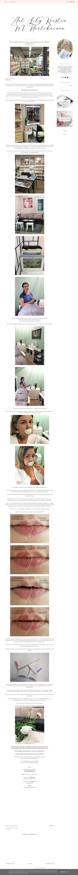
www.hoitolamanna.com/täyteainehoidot (29, 758)
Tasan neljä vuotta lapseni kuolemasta (65, 119)
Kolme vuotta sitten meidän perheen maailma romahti (65, 102)
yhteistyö (7, 829)
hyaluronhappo (9, 828)
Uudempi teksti (10, 863)
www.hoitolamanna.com (30, 771)
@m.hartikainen (29, 783)
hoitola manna (14, 825)
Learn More (62, 871)
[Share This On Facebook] (49, 825)
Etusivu (30, 863)
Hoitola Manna (8, 79)
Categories (12, 1)
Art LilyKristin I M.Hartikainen (29, 778)
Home (5, 1)
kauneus (16, 828)
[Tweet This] (51, 825)
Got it (68, 871)
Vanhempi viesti (50, 863)
